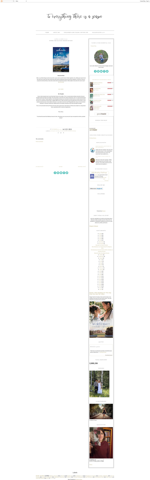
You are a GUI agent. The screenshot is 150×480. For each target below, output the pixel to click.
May (101, 263)
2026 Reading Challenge (99, 172)
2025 (100, 235)
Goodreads (61, 82)
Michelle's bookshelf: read (101, 79)
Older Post (39, 166)
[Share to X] (68, 129)
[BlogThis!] (66, 129)
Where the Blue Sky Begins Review (101, 253)
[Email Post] (63, 129)
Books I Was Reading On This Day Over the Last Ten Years (100, 293)
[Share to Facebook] (69, 129)
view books (106, 180)
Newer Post (82, 166)
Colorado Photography (78, 477)
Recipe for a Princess (97, 82)
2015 (100, 281)
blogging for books (90, 475)
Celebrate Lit (79, 475)
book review (63, 131)
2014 (100, 282)
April (101, 264)
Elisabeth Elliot (103, 352)
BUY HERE (61, 89)
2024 (100, 236)
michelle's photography (47, 477)
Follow (90, 464)
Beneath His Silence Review (102, 245)
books (47, 478)
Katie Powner (72, 131)
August (101, 258)
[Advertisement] (61, 154)
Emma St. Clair (97, 95)
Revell (62, 475)
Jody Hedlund (109, 477)
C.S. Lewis (52, 478)
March (101, 266)
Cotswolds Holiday (97, 100)
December (101, 241)
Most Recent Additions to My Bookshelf (103, 147)
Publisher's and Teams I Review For (76, 32)
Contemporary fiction (99, 477)
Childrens (69, 477)
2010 (101, 289)
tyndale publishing (103, 475)
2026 (100, 233)
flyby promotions (88, 477)
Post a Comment (39, 141)
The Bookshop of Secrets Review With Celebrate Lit (102, 249)
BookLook (69, 475)
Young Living (93, 46)
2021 (100, 271)
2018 (100, 276)
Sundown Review (101, 251)
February (101, 268)
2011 (100, 287)
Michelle (96, 174)
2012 (100, 286)
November (101, 243)
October (101, 254)
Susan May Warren (40, 478)
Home (47, 32)
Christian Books (92, 138)
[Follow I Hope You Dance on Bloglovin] (96, 189)
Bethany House (54, 131)
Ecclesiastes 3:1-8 (98, 32)
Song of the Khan (97, 88)
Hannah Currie (97, 84)
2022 (100, 240)
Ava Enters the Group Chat (99, 94)
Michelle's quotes (95, 347)
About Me (56, 32)
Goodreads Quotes (108, 355)
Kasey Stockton (97, 101)
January (101, 269)
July (101, 259)
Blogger (103, 211)
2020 (100, 272)
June (101, 261)
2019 (100, 274)
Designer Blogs (79, 479)
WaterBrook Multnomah (59, 477)
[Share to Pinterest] (71, 129)
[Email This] (65, 129)
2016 (100, 279)
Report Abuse (93, 226)
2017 (100, 277)
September (101, 256)
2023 (100, 238)
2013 (100, 284)
